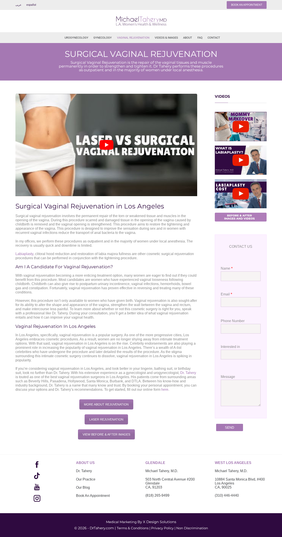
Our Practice (85, 479)
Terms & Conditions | (133, 528)
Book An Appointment (93, 496)
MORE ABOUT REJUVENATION (106, 404)
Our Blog (83, 487)
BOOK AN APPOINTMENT (246, 4)
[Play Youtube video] (106, 145)
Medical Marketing (121, 522)
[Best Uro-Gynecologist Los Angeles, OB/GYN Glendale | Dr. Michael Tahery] (141, 21)
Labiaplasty (24, 254)
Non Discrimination (192, 528)
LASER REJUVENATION (106, 419)
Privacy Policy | (163, 528)
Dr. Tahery (188, 373)
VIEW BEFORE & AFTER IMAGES (106, 434)
